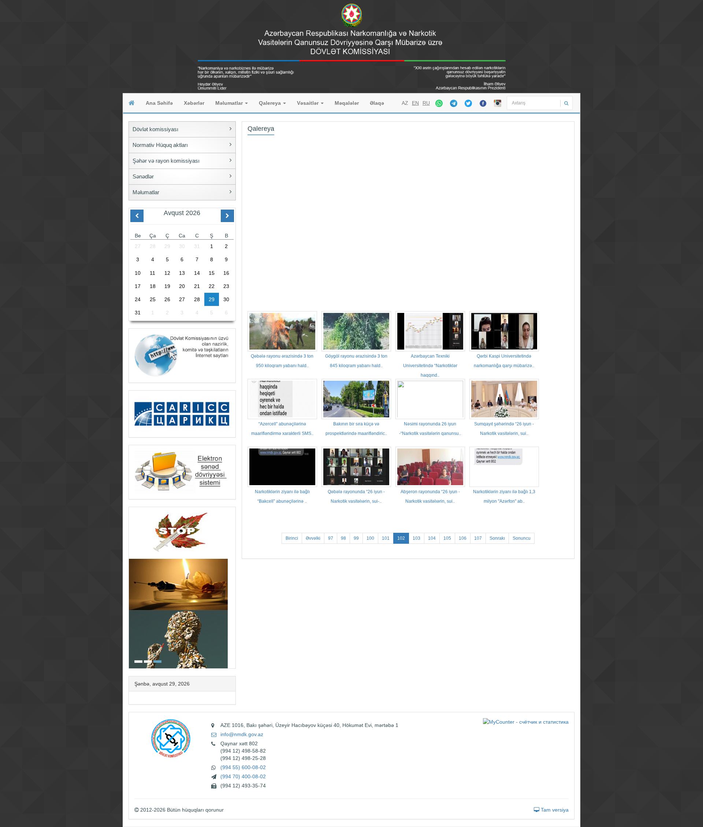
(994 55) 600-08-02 (243, 767)
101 (386, 538)
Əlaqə (377, 103)
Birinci (292, 538)
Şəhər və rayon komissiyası (166, 161)
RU (426, 103)
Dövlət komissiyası (155, 129)
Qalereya (270, 103)
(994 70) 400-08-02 (243, 776)
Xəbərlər (194, 103)
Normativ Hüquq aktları (160, 145)
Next (233, 587)
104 (432, 538)
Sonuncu (522, 538)
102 (401, 538)
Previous (131, 587)
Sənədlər (143, 176)
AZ (405, 103)
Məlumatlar (229, 103)
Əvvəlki (313, 538)
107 (478, 538)
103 (416, 538)
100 (370, 538)
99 (356, 538)
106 (462, 538)
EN (415, 103)
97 (330, 538)
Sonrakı (497, 538)
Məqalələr (347, 103)
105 (447, 538)
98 (343, 538)
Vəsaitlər (308, 103)
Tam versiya (554, 810)
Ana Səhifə (159, 103)
